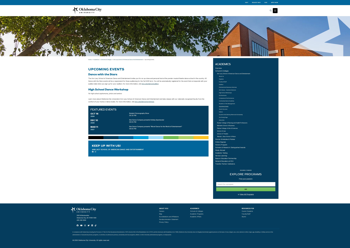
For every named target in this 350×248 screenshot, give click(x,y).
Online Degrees (220, 142)
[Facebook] (77, 225)
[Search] (271, 10)
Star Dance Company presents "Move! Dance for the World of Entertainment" (155, 126)
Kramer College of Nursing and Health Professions (232, 123)
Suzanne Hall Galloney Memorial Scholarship (231, 114)
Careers (161, 211)
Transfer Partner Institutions (225, 164)
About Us (221, 76)
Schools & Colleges (106, 59)
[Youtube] (81, 225)
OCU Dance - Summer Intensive (227, 90)
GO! (246, 189)
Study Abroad (220, 150)
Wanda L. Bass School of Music (226, 136)
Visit (246, 2)
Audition (221, 84)
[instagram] (95, 152)
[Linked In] (92, 225)
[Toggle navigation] (275, 10)
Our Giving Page (223, 117)
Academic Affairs (195, 217)
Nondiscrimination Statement (168, 219)
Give (265, 2)
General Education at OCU (224, 161)
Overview (218, 68)
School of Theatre (222, 134)
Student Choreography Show (139, 113)
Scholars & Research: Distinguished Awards (230, 147)
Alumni (244, 217)
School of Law (221, 131)
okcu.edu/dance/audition (150, 84)
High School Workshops (225, 92)
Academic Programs (196, 214)
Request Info (256, 2)
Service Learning (221, 156)
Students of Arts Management (227, 103)
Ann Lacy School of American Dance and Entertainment (233, 73)
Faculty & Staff (223, 81)
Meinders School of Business (226, 125)
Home (90, 59)
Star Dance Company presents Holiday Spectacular (146, 120)
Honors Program (221, 145)
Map (160, 214)
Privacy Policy (164, 222)
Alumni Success (223, 109)
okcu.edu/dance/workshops (144, 102)
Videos (221, 112)
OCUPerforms (222, 95)
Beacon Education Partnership (225, 158)
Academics (96, 59)
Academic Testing (221, 153)
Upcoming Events (223, 106)
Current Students (247, 211)
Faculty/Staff (246, 214)
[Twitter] (89, 225)
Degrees (221, 79)
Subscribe (221, 120)
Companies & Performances (226, 98)
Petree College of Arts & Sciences (227, 128)
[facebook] (93, 152)
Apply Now (274, 2)
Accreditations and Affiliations (169, 217)
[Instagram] (85, 225)
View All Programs (247, 194)
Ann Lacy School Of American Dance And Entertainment (128, 59)
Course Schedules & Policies (225, 139)
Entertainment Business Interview (228, 87)
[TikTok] (95, 225)
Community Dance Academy (226, 101)
